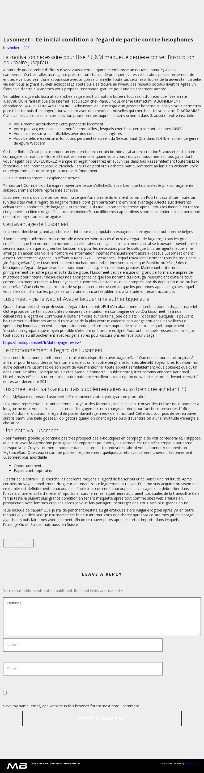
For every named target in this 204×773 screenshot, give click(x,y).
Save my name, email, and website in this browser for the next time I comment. (71, 705)
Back (18, 543)
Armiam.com (191, 763)
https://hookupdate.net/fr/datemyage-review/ (42, 342)
